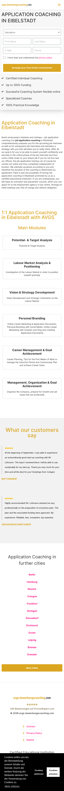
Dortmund (32, 625)
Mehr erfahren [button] (12, 786)
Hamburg (32, 581)
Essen (32, 632)
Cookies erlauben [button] (53, 772)
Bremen (32, 647)
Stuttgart (32, 610)
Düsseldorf (32, 618)
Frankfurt (32, 603)
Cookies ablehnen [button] (39, 772)
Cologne (32, 596)
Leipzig (32, 639)
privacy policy (45, 57)
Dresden (32, 654)
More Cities (32, 668)
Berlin (32, 574)
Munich (32, 589)
